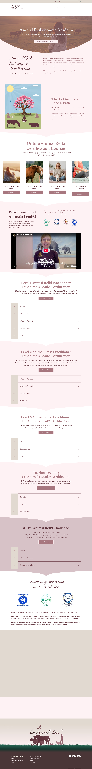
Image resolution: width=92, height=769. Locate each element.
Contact (32, 762)
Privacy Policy (71, 767)
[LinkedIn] (70, 756)
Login (12, 762)
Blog (31, 760)
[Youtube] (80, 756)
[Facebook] (78, 756)
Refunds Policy (78, 767)
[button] (80, 1)
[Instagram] (75, 756)
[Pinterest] (73, 756)
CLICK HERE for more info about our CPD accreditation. (61, 612)
